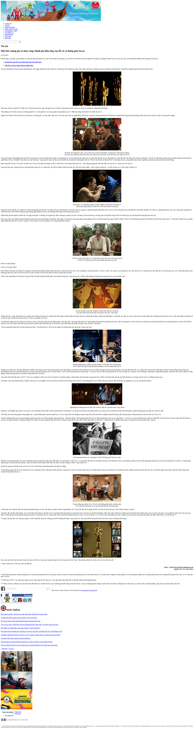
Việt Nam (8, 36)
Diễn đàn (8, 38)
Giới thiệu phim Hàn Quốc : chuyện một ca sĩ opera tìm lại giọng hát (30, 635)
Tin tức (7, 25)
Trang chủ (8, 23)
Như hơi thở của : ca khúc (26, 642)
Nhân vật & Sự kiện (11, 29)
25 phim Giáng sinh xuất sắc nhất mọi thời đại (15, 638)
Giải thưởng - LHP (11, 31)
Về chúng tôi (9, 715)
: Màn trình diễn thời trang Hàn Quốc (21, 621)
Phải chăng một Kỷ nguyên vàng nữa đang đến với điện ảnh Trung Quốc (24, 614)
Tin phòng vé (9, 33)
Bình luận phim (10, 27)
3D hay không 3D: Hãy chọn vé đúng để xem (29, 645)
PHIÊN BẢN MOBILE (7, 712)
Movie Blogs (9, 34)
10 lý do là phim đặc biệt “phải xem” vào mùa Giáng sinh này (29, 624)
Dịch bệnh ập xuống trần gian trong (20, 628)
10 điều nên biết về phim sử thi (19, 618)
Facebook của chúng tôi (89, 590)
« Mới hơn (4, 649)
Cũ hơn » (11, 649)
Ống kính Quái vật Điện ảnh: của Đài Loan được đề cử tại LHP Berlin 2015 (31, 631)
